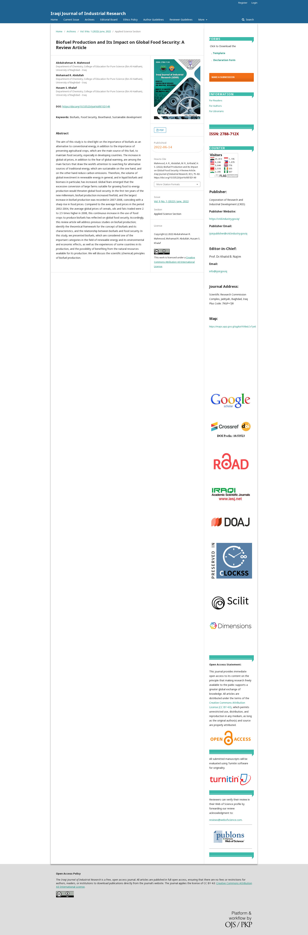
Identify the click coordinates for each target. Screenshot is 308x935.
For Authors (215, 105)
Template (219, 53)
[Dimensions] (230, 628)
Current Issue (71, 19)
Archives (89, 19)
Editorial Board (108, 19)
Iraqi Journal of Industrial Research (88, 13)
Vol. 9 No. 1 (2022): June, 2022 (95, 31)
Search (249, 19)
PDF (161, 130)
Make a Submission (223, 77)
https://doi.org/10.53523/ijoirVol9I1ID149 (86, 106)
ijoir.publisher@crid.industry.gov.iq (228, 233)
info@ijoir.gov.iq (218, 271)
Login (254, 2)
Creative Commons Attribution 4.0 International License (174, 262)
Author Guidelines (153, 19)
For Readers (215, 100)
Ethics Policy (130, 19)
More (201, 19)
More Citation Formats (168, 184)
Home (54, 19)
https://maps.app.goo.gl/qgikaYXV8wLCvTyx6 (232, 326)
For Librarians (216, 111)
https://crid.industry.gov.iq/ (224, 219)
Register (242, 2)
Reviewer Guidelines (181, 19)
